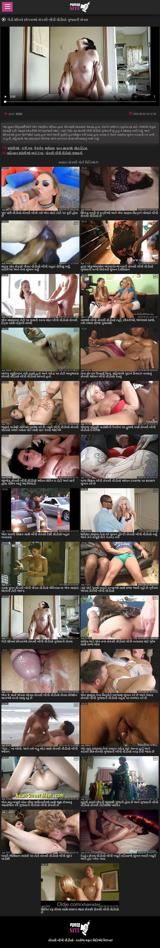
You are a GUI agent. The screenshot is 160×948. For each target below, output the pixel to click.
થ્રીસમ (49, 148)
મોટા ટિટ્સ (80, 148)
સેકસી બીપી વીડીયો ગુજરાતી (64, 153)
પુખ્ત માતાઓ (64, 148)
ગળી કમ (26, 148)
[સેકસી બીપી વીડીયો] (80, 7)
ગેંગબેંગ (38, 148)
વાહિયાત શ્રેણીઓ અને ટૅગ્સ (25, 153)
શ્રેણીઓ (14, 148)
